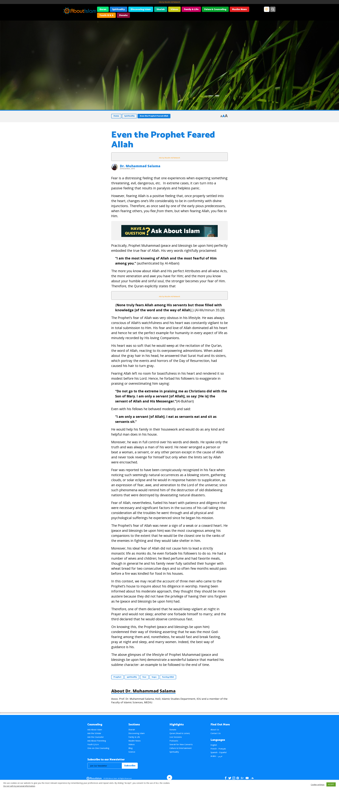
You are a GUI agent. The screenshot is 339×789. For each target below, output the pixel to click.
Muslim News (239, 9)
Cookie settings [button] (317, 784)
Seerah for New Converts (181, 744)
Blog (130, 748)
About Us (215, 729)
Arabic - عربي (216, 756)
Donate (123, 15)
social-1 (252, 778)
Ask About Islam (94, 729)
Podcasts (174, 740)
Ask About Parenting (96, 740)
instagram (233, 778)
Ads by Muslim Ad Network (169, 2)
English (214, 745)
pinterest (237, 778)
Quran (102, 9)
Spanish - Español (218, 752)
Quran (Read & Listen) (180, 733)
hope (154, 677)
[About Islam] (80, 11)
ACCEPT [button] (331, 784)
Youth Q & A (106, 15)
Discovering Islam (141, 9)
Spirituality (118, 9)
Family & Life (191, 9)
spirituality (132, 677)
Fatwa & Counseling (215, 9)
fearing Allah (168, 677)
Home (116, 116)
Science (131, 751)
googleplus (242, 778)
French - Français (218, 748)
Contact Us (216, 733)
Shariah (161, 9)
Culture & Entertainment (181, 748)
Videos (174, 9)
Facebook (225, 778)
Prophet (117, 677)
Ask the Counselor (95, 737)
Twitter (229, 778)
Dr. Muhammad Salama (140, 166)
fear (144, 677)
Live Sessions (176, 737)
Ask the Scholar (94, 733)
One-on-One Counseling (98, 748)
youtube (247, 778)
